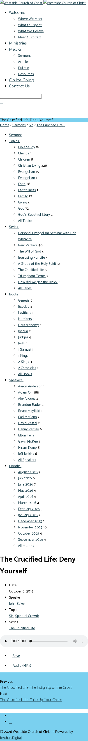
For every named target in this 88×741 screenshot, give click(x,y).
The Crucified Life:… (51, 125)
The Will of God (29, 251)
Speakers (16, 380)
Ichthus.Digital (11, 738)
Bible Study (26, 147)
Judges (23, 337)
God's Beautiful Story (34, 215)
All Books (25, 374)
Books (14, 294)
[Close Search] (1, 108)
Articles (23, 62)
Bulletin (23, 68)
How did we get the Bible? (38, 282)
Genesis (24, 300)
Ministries (18, 43)
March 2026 (27, 503)
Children (24, 159)
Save (16, 656)
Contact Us (19, 86)
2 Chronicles (27, 368)
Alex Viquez (26, 399)
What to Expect (30, 25)
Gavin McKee (28, 442)
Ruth (21, 343)
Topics (14, 141)
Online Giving (21, 80)
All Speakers (27, 460)
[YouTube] (10, 722)
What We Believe (31, 31)
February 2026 (29, 509)
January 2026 (28, 515)
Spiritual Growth (27, 616)
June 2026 (25, 484)
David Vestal (27, 423)
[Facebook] (10, 716)
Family (23, 196)
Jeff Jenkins (26, 454)
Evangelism (26, 172)
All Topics (25, 221)
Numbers (25, 319)
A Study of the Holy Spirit (37, 264)
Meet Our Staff (29, 37)
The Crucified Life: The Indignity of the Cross (36, 687)
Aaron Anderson (30, 386)
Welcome (17, 13)
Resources (26, 74)
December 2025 (30, 521)
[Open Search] (1, 114)
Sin (31, 125)
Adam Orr (25, 392)
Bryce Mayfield (29, 411)
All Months (26, 546)
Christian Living (29, 166)
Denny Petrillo (28, 429)
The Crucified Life (31, 270)
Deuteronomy (28, 325)
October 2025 (28, 533)
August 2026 (28, 472)
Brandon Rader (29, 405)
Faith (21, 184)
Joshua (23, 331)
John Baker (17, 604)
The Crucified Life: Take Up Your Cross (31, 699)
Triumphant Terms (32, 276)
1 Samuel (24, 350)
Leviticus (24, 313)
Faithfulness (27, 190)
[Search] (1, 102)
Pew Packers (27, 245)
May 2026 (25, 491)
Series (14, 227)
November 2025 (30, 527)
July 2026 (25, 478)
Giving (22, 202)
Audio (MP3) (22, 666)
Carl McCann (27, 417)
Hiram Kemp (27, 448)
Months (15, 466)
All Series (25, 288)
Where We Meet (30, 19)
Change (23, 153)
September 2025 (30, 540)
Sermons (24, 56)
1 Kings (23, 356)
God (21, 209)
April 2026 (25, 497)
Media (15, 49)
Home (4, 125)
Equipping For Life (31, 258)
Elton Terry (26, 435)
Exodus (23, 307)
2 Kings (23, 362)
